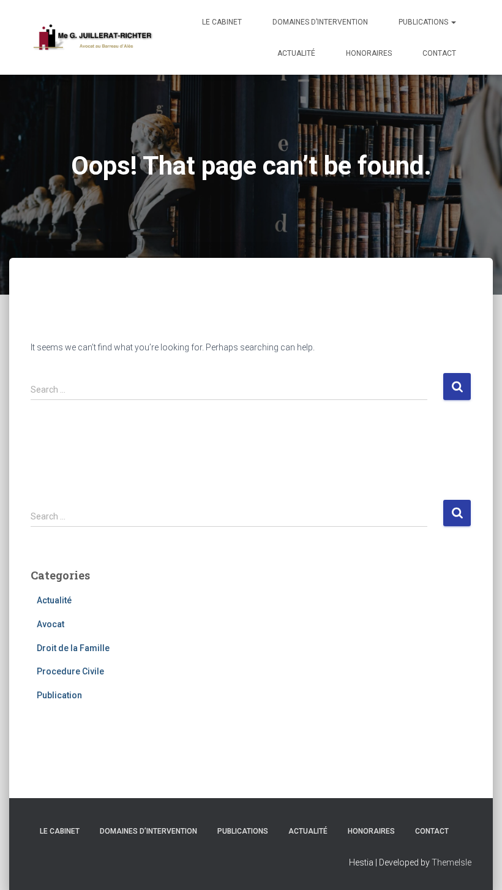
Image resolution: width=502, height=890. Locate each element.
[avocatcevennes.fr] (92, 37)
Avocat (50, 624)
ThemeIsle (451, 862)
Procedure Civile (70, 671)
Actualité (296, 53)
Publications (424, 22)
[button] (453, 22)
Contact (439, 53)
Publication (59, 695)
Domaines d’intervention (320, 22)
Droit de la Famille (73, 648)
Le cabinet (222, 22)
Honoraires (369, 53)
